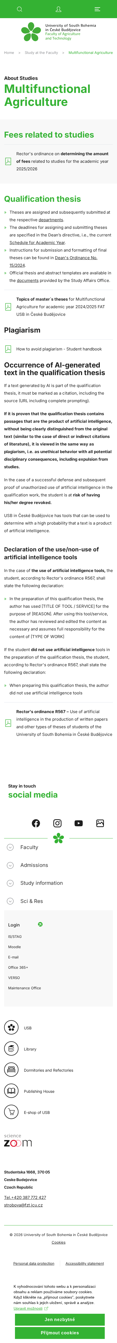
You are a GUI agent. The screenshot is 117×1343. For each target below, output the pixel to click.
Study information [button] (41, 883)
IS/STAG (15, 936)
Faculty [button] (29, 847)
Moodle (14, 947)
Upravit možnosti (28, 1308)
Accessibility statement (85, 1263)
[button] (20, 9)
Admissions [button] (34, 865)
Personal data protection (33, 1263)
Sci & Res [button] (31, 901)
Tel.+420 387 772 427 (25, 1197)
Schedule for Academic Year (37, 242)
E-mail (13, 957)
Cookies (59, 1242)
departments (51, 219)
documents (28, 280)
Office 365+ (18, 967)
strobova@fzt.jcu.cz (23, 1205)
